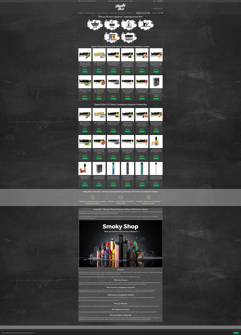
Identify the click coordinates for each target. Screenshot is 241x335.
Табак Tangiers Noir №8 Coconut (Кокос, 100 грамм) (99, 64)
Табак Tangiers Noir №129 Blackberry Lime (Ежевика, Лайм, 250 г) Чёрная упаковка (128, 64)
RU (154, 1)
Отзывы (131, 1)
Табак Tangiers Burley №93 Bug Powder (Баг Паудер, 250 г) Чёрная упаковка (85, 64)
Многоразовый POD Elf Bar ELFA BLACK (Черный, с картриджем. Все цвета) (127, 178)
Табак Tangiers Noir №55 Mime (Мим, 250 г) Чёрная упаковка (85, 91)
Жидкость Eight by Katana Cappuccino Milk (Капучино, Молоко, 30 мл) (156, 151)
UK (155, 1)
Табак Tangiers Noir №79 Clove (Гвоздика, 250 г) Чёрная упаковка (142, 91)
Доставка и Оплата (113, 1)
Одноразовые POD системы (117, 13)
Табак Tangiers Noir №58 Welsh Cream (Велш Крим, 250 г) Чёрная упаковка (127, 91)
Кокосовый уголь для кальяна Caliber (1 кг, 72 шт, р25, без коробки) (156, 91)
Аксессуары (104, 13)
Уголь (98, 13)
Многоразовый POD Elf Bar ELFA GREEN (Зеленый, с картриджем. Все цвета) (142, 178)
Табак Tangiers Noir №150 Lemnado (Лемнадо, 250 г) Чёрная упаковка (113, 64)
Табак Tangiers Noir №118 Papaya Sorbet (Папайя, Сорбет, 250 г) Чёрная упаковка (156, 64)
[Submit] (149, 13)
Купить (85, 71)
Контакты (121, 1)
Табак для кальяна (89, 13)
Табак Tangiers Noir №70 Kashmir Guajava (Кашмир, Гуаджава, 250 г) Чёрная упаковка (142, 64)
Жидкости (130, 13)
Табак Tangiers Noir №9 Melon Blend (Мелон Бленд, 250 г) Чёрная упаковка (99, 91)
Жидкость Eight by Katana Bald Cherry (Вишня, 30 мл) (84, 177)
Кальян (80, 13)
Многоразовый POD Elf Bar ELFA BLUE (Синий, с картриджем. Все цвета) (113, 177)
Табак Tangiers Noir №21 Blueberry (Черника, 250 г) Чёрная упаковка (113, 91)
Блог (126, 1)
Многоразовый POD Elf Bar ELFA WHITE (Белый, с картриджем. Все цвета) (156, 177)
